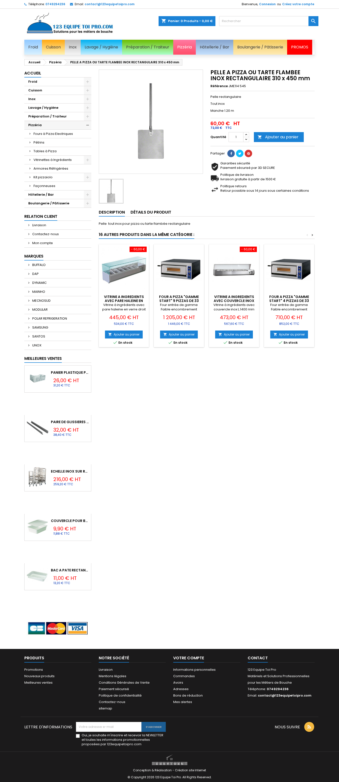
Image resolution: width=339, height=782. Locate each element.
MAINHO (38, 291)
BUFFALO (39, 264)
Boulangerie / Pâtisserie (48, 203)
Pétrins (39, 142)
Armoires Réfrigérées (51, 168)
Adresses (181, 689)
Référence (219, 86)
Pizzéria (35, 125)
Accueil (32, 73)
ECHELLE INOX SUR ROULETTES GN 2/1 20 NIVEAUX (70, 471)
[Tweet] (239, 153)
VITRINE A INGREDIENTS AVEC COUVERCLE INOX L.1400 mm (234, 300)
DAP (35, 273)
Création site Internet (190, 770)
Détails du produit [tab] (151, 212)
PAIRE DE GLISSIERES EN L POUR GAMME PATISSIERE (70, 422)
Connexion (267, 4)
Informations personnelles (194, 669)
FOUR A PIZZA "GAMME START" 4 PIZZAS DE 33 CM (289, 300)
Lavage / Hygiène (43, 107)
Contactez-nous (45, 234)
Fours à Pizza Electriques (53, 133)
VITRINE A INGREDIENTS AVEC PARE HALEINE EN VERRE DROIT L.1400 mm (124, 300)
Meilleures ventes (38, 682)
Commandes (184, 676)
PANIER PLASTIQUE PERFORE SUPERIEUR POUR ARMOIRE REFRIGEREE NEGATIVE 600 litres (70, 372)
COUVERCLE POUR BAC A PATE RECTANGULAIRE (70, 521)
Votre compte (188, 658)
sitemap (105, 708)
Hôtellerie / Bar (41, 194)
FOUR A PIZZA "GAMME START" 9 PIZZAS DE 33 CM (179, 300)
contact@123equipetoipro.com (110, 4)
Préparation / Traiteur (47, 116)
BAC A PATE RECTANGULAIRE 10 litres (70, 570)
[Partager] (231, 153)
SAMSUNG (40, 327)
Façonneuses (44, 186)
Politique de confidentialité (120, 695)
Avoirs (178, 682)
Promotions (33, 669)
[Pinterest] (248, 153)
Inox (31, 99)
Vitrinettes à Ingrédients (53, 159)
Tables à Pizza (45, 151)
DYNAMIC (39, 282)
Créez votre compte (298, 4)
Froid (32, 81)
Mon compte (42, 243)
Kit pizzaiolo (43, 177)
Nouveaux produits (39, 676)
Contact (258, 658)
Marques (33, 256)
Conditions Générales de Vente (124, 682)
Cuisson (35, 90)
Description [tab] (112, 212)
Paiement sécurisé (114, 689)
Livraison (39, 225)
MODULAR (40, 309)
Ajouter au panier (278, 137)
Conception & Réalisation (152, 770)
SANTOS (38, 336)
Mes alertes (182, 702)
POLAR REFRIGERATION (49, 318)
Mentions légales (112, 676)
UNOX (36, 345)
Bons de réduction (188, 695)
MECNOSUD (41, 300)
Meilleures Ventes (43, 358)
